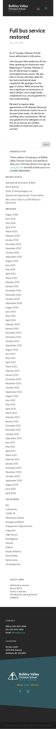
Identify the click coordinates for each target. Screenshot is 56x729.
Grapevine (10, 530)
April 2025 (11, 273)
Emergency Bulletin (15, 522)
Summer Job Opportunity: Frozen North (24, 195)
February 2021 (12, 459)
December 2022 (13, 379)
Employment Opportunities (19, 526)
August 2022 (12, 396)
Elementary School (15, 517)
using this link (16, 167)
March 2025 (11, 278)
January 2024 (12, 328)
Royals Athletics (13, 551)
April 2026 (11, 227)
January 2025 (12, 286)
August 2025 (12, 261)
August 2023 (12, 349)
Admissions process (19, 585)
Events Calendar (18, 591)
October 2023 (12, 341)
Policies (9, 547)
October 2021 (12, 434)
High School (11, 534)
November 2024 (13, 295)
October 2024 (12, 299)
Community (11, 509)
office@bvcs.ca (18, 632)
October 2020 (13, 476)
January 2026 (12, 240)
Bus (21, 43)
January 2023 (12, 375)
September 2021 (13, 438)
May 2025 (10, 269)
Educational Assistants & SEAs (20, 182)
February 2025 (13, 282)
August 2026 (12, 214)
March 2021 (11, 455)
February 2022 (13, 417)
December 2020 (13, 468)
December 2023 (13, 332)
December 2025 (13, 244)
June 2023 (10, 354)
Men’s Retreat (12, 187)
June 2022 (10, 400)
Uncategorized (13, 564)
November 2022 (13, 383)
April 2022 (11, 408)
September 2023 (14, 345)
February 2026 (13, 235)
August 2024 (12, 307)
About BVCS (16, 588)
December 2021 (13, 425)
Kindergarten (12, 539)
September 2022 (14, 392)
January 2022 (12, 421)
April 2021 (10, 451)
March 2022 (11, 413)
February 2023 (13, 370)
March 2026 (11, 231)
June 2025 (10, 265)
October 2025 (12, 252)
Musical (9, 543)
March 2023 (11, 366)
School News (12, 555)
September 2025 (14, 257)
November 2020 (13, 472)
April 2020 (11, 493)
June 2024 (10, 311)
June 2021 (10, 442)
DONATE (14, 597)
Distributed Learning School (23, 594)
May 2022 (10, 404)
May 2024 (10, 316)
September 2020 (14, 480)
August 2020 (12, 484)
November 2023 (13, 337)
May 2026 (10, 223)
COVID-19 (10, 513)
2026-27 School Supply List (19, 191)
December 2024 (13, 290)
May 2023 (10, 358)
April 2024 (11, 320)
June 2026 (10, 218)
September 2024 (14, 303)
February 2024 (13, 324)
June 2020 (11, 489)
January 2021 (12, 463)
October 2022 (12, 387)
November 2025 (13, 248)
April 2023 (11, 362)
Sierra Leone (12, 560)
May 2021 (10, 446)
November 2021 (13, 430)
